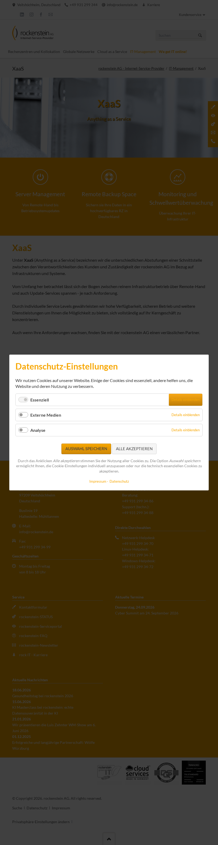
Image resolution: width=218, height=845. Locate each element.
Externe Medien (45, 414)
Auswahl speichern (86, 448)
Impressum (97, 481)
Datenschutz (119, 481)
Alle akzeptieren (134, 448)
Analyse (37, 430)
